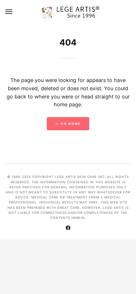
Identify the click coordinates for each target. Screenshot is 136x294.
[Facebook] (68, 228)
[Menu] (9, 11)
